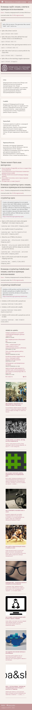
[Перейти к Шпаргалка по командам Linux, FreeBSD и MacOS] (16, 68)
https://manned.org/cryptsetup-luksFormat (15, 296)
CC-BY (13, 15)
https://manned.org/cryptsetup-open (13, 216)
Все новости (9, 376)
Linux (2, 12)
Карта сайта (11, 705)
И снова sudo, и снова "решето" (11, 181)
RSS (25, 376)
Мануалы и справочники (15, 1)
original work (19, 15)
